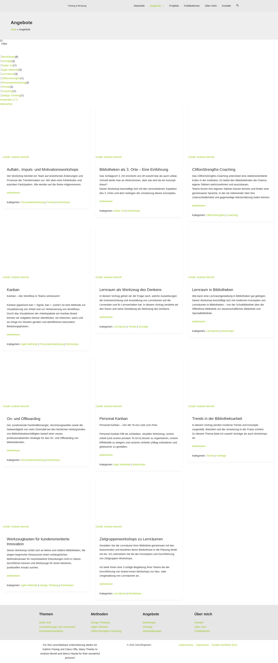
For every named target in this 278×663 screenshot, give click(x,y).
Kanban (13, 290)
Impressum (202, 645)
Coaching (7, 91)
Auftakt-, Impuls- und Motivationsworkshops (42, 170)
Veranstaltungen (152, 631)
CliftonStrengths (11, 78)
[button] (162, 6)
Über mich (211, 6)
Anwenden (9, 99)
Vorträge (7, 61)
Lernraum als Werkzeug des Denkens (130, 290)
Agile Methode (10, 70)
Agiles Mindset (99, 627)
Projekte (174, 6)
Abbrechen (6, 104)
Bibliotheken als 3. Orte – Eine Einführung (133, 170)
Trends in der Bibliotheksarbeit (217, 419)
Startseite (139, 6)
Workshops (8, 57)
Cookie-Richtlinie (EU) (224, 645)
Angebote (155, 6)
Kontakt (226, 6)
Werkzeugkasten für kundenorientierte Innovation (38, 541)
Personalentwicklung (14, 82)
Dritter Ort (7, 65)
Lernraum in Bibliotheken (212, 290)
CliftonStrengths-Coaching (213, 170)
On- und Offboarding (23, 419)
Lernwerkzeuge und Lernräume (57, 627)
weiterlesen (13, 193)
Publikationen (192, 6)
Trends (6, 87)
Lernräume (8, 74)
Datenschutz (186, 645)
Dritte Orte (45, 622)
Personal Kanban (113, 419)
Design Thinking (11, 95)
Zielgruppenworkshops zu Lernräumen (131, 539)
